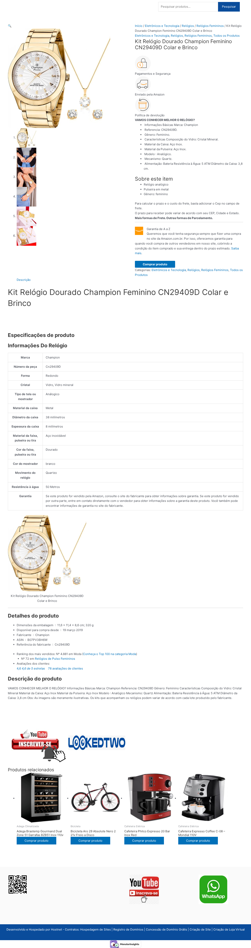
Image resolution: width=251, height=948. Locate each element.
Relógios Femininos (210, 26)
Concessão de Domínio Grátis (166, 929)
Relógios (188, 26)
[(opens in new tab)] (144, 889)
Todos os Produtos (226, 35)
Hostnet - (58, 929)
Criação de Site (200, 929)
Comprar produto (155, 264)
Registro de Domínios (128, 929)
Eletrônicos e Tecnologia (162, 26)
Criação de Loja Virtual (229, 929)
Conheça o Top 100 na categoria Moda (109, 654)
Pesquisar (229, 6)
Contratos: (72, 929)
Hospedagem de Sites (96, 929)
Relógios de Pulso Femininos (55, 659)
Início (138, 26)
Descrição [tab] (24, 280)
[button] (10, 26)
